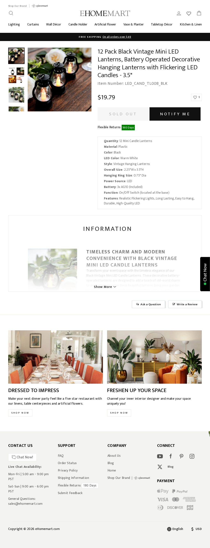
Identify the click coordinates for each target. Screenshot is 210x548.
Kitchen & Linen (191, 24)
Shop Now (20, 413)
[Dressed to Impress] (55, 357)
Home (111, 470)
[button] (205, 274)
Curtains (33, 24)
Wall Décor (53, 24)
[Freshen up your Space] (154, 357)
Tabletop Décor (161, 24)
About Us (114, 455)
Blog (110, 463)
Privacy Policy (68, 470)
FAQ (61, 455)
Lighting (14, 24)
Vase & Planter (133, 24)
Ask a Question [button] (150, 304)
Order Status (67, 463)
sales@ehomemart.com (25, 504)
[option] (105, 37)
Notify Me (175, 114)
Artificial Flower (105, 24)
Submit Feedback (70, 493)
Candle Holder (77, 24)
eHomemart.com (47, 529)
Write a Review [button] (187, 304)
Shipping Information (73, 478)
